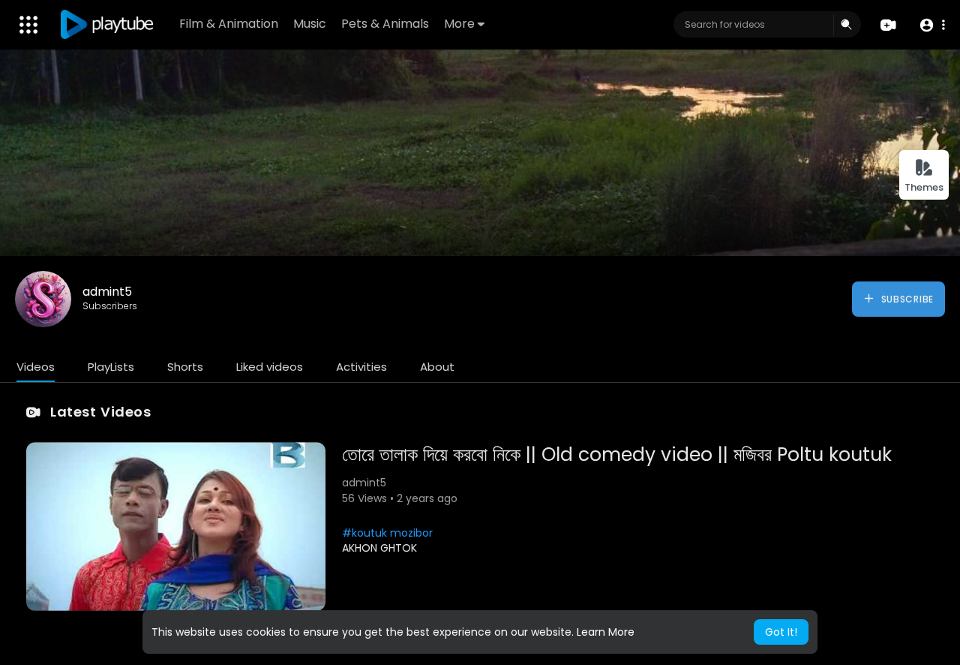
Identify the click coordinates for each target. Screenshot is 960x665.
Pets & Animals (385, 23)
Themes (924, 187)
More (459, 23)
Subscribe (906, 299)
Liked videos (269, 367)
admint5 (107, 291)
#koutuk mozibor (387, 532)
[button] (932, 25)
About (437, 367)
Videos (35, 367)
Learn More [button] (605, 631)
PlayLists (111, 367)
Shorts (185, 367)
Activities (361, 367)
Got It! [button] (781, 631)
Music (309, 23)
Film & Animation (228, 23)
